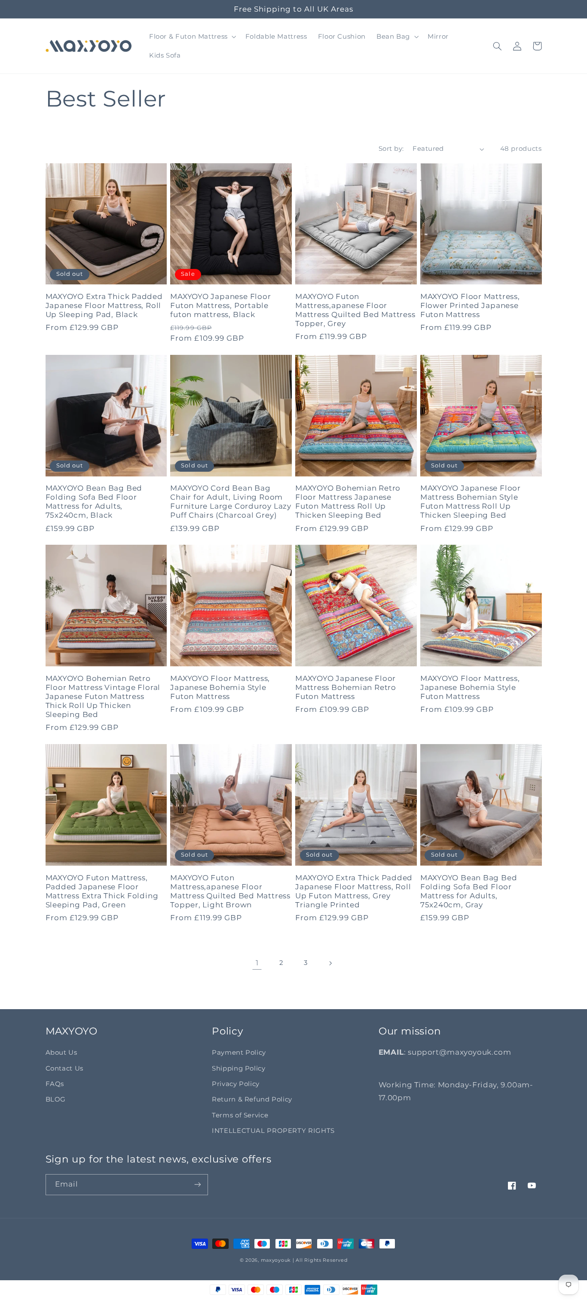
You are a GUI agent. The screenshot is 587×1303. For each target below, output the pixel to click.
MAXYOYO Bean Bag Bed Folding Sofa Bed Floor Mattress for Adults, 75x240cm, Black (94, 501)
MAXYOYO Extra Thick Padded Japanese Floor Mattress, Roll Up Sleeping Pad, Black (104, 305)
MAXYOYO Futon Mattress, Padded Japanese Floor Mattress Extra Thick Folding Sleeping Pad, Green (102, 891)
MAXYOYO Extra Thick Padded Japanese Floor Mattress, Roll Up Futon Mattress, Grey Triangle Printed (354, 891)
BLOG (56, 1099)
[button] (192, 36)
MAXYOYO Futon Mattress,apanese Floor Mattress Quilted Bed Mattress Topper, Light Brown (230, 891)
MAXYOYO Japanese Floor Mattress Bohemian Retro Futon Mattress (345, 687)
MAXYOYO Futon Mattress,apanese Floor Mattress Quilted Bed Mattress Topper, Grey (355, 310)
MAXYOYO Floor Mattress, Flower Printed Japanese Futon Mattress (470, 305)
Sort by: (391, 149)
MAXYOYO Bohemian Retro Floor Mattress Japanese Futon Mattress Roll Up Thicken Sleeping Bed (348, 501)
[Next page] (330, 963)
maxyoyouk (276, 1260)
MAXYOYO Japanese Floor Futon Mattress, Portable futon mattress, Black (220, 305)
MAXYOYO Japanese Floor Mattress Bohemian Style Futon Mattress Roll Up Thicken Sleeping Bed (470, 501)
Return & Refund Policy (252, 1099)
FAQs (55, 1084)
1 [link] (257, 962)
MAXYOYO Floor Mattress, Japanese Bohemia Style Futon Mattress (220, 687)
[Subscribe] (197, 1184)
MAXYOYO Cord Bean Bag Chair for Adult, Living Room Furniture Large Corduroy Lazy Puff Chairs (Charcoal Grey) (230, 501)
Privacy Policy (236, 1084)
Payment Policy (239, 1052)
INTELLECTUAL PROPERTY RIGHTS (273, 1131)
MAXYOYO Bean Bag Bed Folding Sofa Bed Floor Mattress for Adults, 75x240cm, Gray (468, 891)
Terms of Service (240, 1115)
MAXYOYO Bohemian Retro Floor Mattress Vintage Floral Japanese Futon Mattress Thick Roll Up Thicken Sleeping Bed (103, 696)
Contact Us (64, 1068)
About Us (61, 1052)
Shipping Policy (238, 1068)
